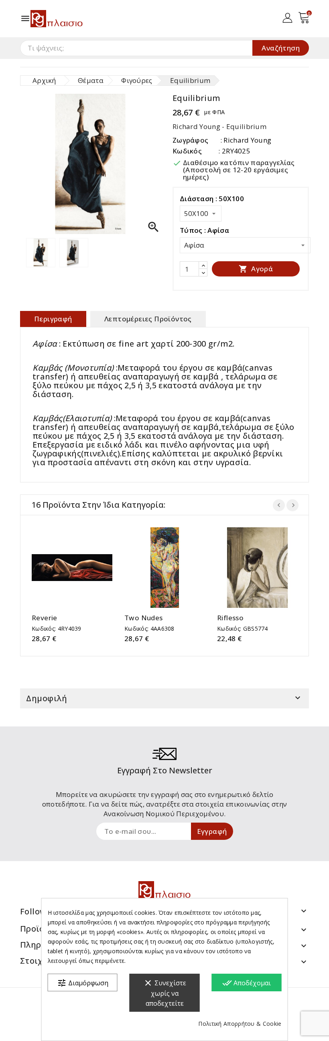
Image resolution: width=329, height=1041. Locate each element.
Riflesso (230, 617)
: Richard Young (246, 140)
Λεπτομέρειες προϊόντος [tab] (148, 318)
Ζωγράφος (190, 140)
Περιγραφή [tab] (53, 318)
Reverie (44, 617)
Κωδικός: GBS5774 (242, 628)
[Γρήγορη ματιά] (80, 568)
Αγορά (256, 268)
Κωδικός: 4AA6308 (149, 628)
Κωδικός (187, 150)
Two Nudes (143, 617)
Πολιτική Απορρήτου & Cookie (239, 1023)
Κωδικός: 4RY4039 (56, 628)
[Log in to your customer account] (287, 17)
